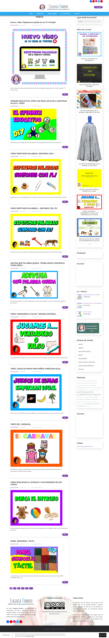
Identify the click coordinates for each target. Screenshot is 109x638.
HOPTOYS (81, 400)
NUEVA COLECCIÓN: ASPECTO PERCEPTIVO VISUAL (89, 190)
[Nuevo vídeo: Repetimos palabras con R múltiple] (39, 56)
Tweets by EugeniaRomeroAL (85, 477)
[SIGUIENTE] (31, 588)
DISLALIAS (94, 413)
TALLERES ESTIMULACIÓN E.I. (87, 432)
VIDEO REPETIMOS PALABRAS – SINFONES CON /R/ (34, 208)
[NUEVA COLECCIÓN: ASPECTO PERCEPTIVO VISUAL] (89, 178)
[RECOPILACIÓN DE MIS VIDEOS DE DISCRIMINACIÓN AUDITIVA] (89, 227)
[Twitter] (99, 1)
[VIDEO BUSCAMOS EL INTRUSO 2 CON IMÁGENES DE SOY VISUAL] (36, 508)
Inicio (45, 629)
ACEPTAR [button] (102, 635)
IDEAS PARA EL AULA (88, 418)
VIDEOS (88, 436)
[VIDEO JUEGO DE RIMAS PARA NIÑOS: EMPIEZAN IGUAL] (36, 392)
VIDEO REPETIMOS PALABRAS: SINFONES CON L (32, 153)
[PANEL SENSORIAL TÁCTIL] (34, 560)
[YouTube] (93, 1)
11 (28, 268)
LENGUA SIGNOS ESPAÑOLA (86, 396)
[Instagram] (96, 1)
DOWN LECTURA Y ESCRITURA (86, 392)
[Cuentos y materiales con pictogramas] (89, 44)
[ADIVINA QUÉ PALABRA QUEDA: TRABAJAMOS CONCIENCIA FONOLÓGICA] (34, 284)
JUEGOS (83, 420)
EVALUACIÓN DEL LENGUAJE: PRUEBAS (89, 85)
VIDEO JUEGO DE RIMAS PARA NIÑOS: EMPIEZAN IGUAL (35, 368)
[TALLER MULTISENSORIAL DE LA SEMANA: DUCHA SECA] (89, 139)
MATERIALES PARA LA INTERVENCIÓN (83, 427)
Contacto (62, 629)
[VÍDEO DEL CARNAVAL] (36, 448)
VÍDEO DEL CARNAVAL (20, 424)
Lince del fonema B (89, 271)
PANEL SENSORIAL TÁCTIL (22, 541)
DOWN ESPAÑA (82, 389)
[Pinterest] (101, 1)
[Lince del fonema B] (89, 256)
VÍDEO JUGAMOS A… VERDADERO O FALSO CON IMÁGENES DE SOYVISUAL (89, 213)
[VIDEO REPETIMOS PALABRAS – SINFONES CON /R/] (35, 231)
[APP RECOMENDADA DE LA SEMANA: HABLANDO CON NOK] (89, 99)
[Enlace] (54, 7)
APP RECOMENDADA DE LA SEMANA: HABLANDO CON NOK (89, 111)
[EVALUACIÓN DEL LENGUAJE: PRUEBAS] (89, 73)
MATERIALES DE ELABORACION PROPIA (89, 424)
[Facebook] (91, 1)
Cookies (57, 629)
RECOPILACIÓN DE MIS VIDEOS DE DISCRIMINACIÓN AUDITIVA (89, 240)
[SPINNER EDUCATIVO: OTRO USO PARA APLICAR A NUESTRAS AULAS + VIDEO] (33, 124)
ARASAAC (80, 378)
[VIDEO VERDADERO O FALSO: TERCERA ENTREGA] (35, 337)
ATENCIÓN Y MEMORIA (87, 411)
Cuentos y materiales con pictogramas (89, 59)
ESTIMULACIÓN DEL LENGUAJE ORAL (84, 416)
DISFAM (80, 385)
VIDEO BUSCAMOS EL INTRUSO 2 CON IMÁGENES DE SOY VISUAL (36, 483)
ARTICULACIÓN (80, 411)
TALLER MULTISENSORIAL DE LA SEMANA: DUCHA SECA (89, 164)
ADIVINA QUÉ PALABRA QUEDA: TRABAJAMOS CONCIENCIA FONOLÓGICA (37, 264)
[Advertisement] (89, 457)
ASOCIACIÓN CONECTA (84, 382)
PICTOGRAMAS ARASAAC (90, 430)
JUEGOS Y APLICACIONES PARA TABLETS (92, 420)
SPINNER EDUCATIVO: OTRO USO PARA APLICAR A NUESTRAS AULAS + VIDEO (38, 102)
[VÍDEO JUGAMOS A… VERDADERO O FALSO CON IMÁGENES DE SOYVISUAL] (89, 202)
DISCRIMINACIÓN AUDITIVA (87, 413)
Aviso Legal (51, 629)
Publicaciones (14, 25)
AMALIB (80, 375)
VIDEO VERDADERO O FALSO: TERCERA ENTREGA (33, 314)
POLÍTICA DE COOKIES (29, 636)
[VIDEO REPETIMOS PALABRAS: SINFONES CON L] (35, 177)
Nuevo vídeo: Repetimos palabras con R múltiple (33, 22)
